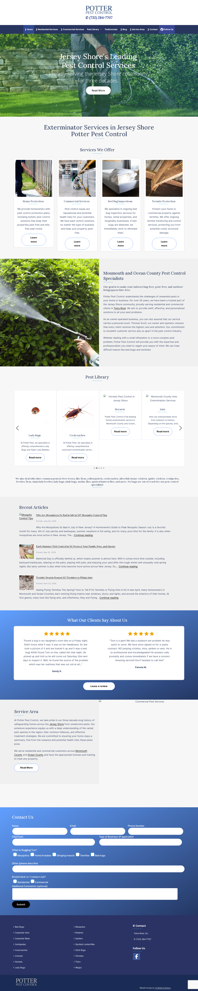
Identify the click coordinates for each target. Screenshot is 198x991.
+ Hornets (17, 961)
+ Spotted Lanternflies (84, 944)
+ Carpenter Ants (21, 932)
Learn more (33, 239)
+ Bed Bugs (18, 927)
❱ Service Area (137, 29)
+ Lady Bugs (19, 967)
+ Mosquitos (79, 927)
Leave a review (99, 686)
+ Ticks (76, 961)
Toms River (120, 308)
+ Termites (78, 956)
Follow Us (168, 29)
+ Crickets (18, 956)
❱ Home (29, 29)
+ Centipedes (19, 944)
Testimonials (111, 29)
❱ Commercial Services (72, 29)
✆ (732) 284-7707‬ (99, 17)
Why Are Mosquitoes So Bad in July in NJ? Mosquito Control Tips (71, 515)
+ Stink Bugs (79, 950)
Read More (26, 767)
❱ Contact (152, 29)
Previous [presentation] (17, 428)
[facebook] (136, 956)
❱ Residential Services (47, 29)
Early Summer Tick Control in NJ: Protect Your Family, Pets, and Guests (75, 546)
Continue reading (83, 535)
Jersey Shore (56, 724)
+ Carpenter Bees (21, 938)
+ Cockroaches (20, 950)
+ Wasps (77, 967)
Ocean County (35, 754)
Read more (35, 457)
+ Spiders (78, 938)
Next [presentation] (180, 428)
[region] (99, 75)
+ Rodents (78, 932)
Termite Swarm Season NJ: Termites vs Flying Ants (64, 577)
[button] (94, 468)
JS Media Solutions (163, 988)
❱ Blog (123, 29)
